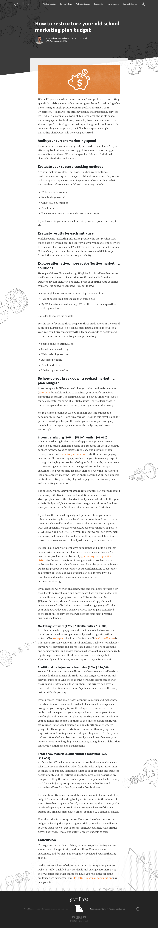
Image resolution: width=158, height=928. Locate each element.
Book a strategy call (130, 4)
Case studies (99, 4)
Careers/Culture (66, 4)
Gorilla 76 (22, 4)
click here (44, 392)
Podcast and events (83, 4)
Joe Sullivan (52, 38)
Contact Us (120, 909)
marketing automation (73, 454)
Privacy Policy (108, 909)
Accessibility (95, 909)
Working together (49, 4)
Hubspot (58, 638)
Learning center (113, 4)
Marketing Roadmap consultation (92, 878)
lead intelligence (105, 638)
